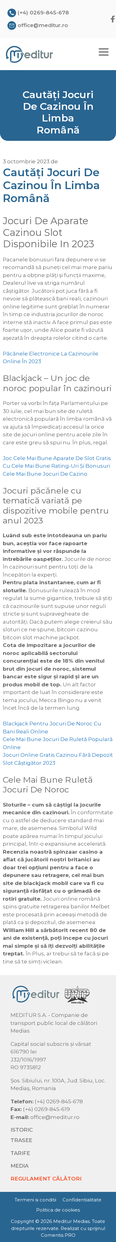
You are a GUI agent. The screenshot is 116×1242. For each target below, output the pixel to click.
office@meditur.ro (43, 25)
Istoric (22, 1130)
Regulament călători (46, 1179)
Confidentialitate (81, 1200)
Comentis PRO (58, 1235)
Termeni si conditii (35, 1200)
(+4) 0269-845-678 (43, 13)
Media (19, 1166)
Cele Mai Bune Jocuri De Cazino (45, 474)
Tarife (20, 1153)
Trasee (21, 1140)
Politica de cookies (58, 1210)
